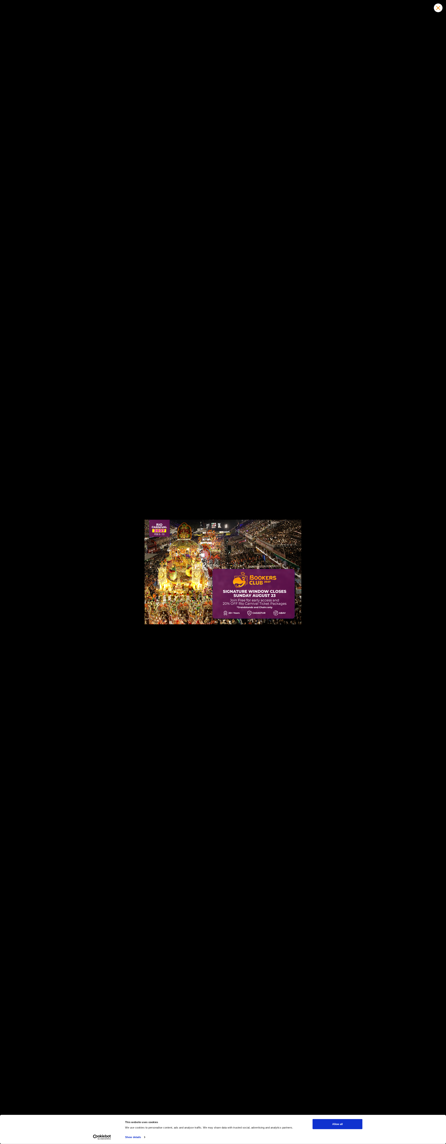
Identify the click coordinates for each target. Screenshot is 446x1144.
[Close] (438, 7)
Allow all (337, 1124)
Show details (133, 1137)
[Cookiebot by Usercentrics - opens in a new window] (102, 1137)
